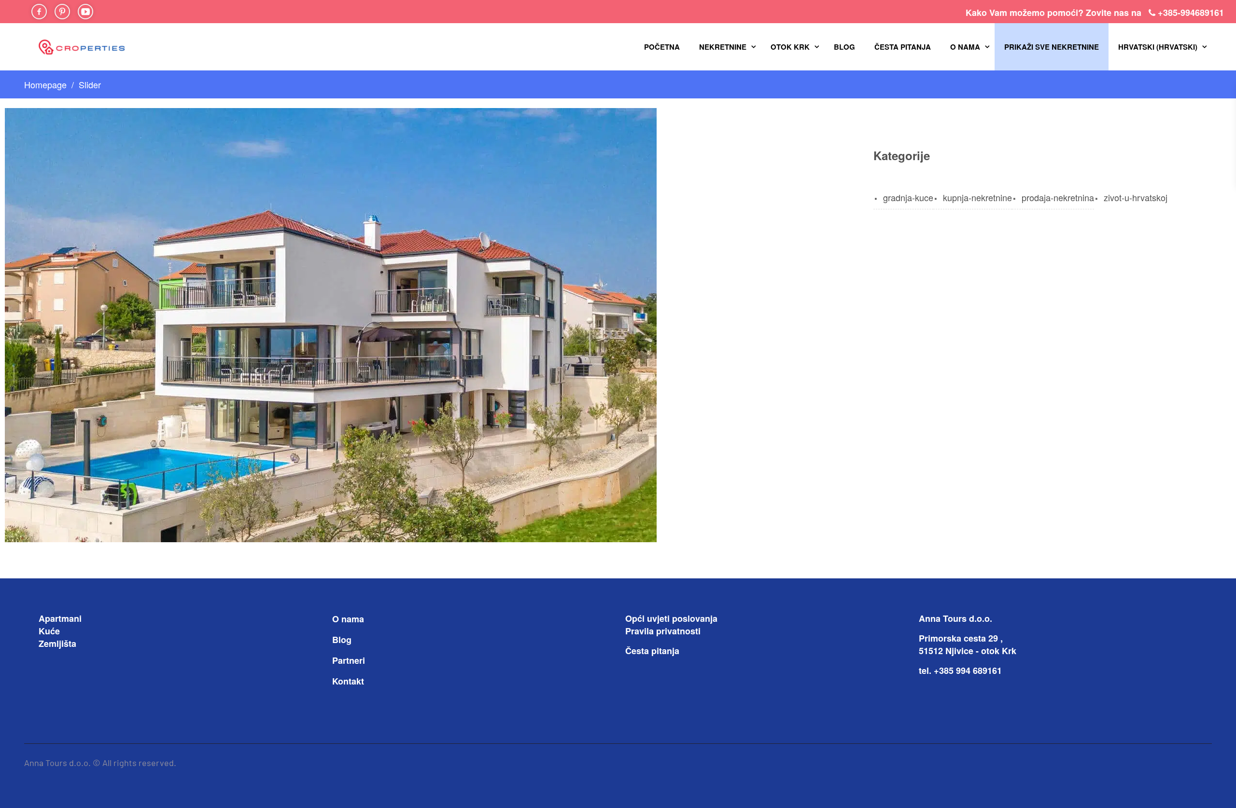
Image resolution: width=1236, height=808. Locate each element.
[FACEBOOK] (39, 11)
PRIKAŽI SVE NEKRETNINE (1051, 46)
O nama (965, 46)
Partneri (348, 660)
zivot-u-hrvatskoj (1135, 197)
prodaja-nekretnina (1058, 197)
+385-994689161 (1191, 12)
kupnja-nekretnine (977, 197)
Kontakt (348, 681)
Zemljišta (57, 643)
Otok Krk (790, 46)
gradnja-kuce (908, 197)
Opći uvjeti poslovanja (671, 618)
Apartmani (60, 618)
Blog (844, 46)
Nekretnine (722, 46)
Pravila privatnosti (663, 631)
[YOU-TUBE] (85, 11)
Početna (662, 46)
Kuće (49, 631)
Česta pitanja (902, 46)
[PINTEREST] (62, 11)
